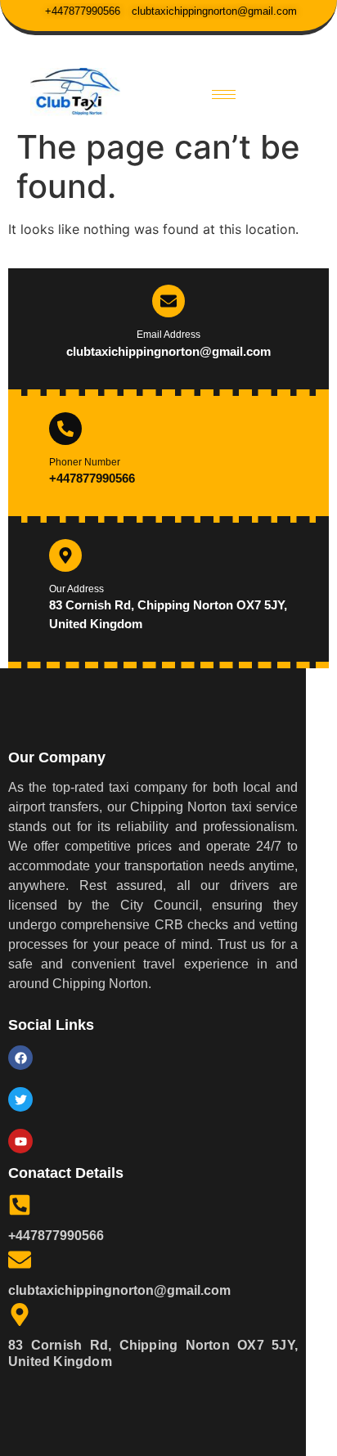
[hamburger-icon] (223, 94)
